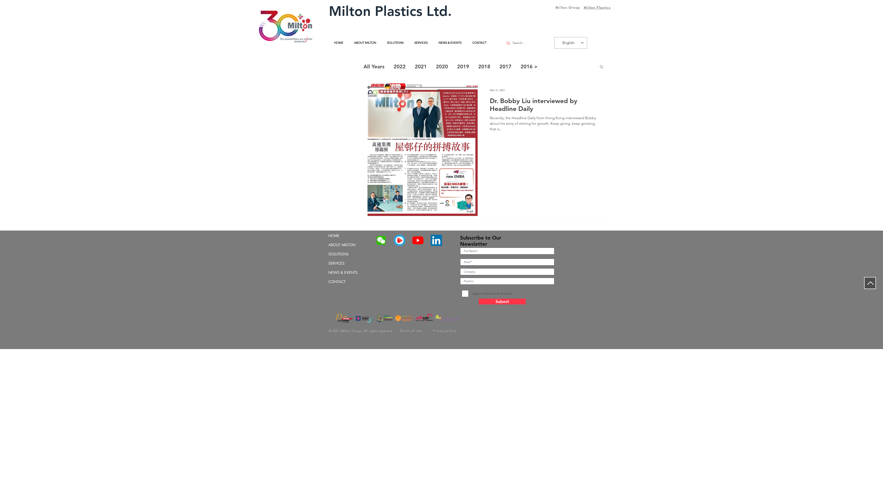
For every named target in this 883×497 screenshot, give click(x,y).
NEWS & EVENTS (343, 272)
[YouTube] (418, 240)
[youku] (399, 240)
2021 (421, 67)
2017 (505, 67)
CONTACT (337, 281)
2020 (442, 67)
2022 (400, 67)
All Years (374, 67)
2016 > (529, 67)
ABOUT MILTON (341, 245)
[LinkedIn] (436, 240)
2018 (484, 67)
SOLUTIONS (338, 254)
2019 (463, 67)
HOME (333, 235)
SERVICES (336, 263)
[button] (601, 67)
